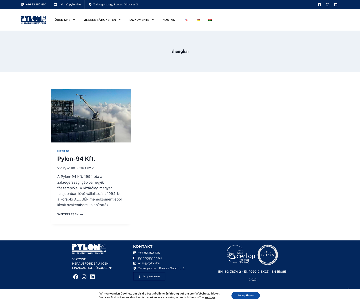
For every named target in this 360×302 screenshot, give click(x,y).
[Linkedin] (335, 4)
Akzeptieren (246, 295)
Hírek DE (63, 151)
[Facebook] (319, 4)
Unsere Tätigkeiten (100, 20)
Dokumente (139, 20)
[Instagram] (327, 4)
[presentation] (91, 115)
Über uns (62, 20)
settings (210, 297)
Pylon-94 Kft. (76, 158)
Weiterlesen (70, 214)
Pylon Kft (69, 168)
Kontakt (169, 20)
